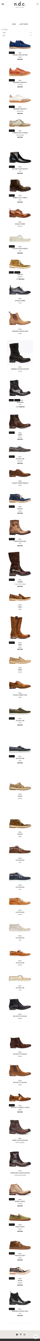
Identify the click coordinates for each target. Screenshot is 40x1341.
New (14, 24)
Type (4, 32)
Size (4, 35)
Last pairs (23, 24)
